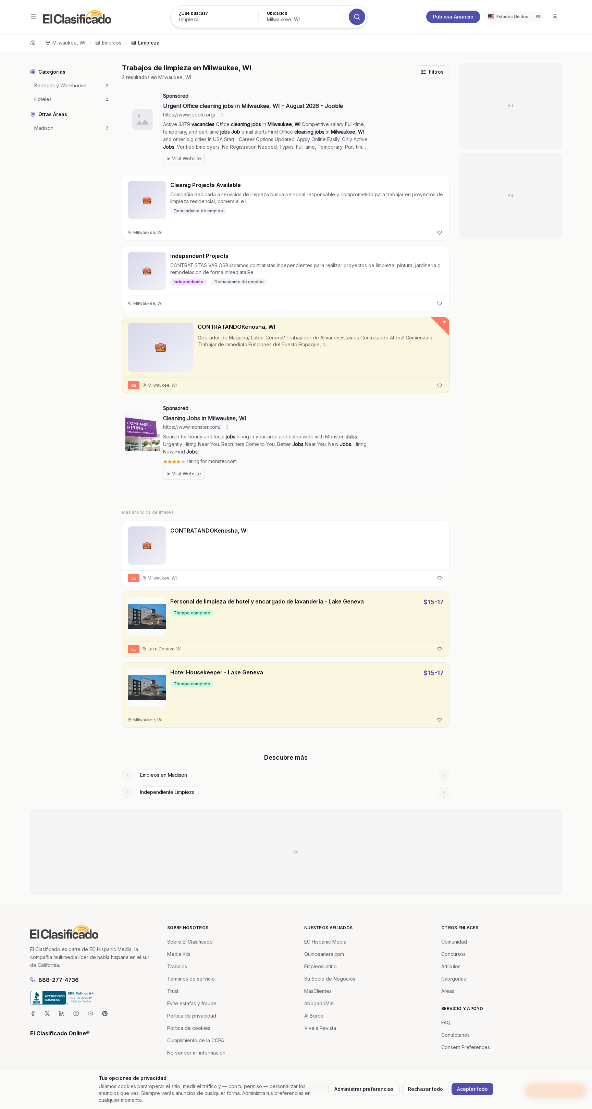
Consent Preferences (465, 1047)
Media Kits (178, 954)
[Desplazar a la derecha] (444, 775)
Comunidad (454, 942)
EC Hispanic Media (325, 942)
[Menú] (33, 17)
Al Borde (314, 1016)
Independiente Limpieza (167, 792)
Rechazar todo (425, 1089)
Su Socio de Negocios (329, 979)
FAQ (446, 1022)
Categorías (453, 979)
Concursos (453, 954)
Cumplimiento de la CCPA (195, 1040)
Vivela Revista (320, 1028)
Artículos (450, 966)
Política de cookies (188, 1028)
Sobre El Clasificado (190, 942)
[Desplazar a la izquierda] (127, 775)
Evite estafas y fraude (192, 1003)
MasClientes (318, 991)
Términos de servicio (191, 979)
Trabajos (177, 966)
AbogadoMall (319, 1003)
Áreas (447, 991)
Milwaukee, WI (68, 43)
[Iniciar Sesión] (555, 17)
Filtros (436, 72)
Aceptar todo (472, 1089)
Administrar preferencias (364, 1089)
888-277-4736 (58, 979)
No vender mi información (196, 1053)
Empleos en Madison (163, 775)
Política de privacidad (191, 1016)
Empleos (111, 43)
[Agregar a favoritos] (439, 232)
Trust (172, 991)
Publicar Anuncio (453, 17)
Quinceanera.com (324, 954)
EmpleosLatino (320, 966)
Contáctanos (455, 1035)
